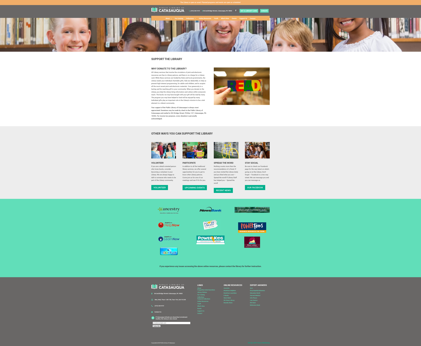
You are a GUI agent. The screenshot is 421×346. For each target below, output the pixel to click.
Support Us (243, 18)
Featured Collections (203, 299)
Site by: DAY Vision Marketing (259, 343)
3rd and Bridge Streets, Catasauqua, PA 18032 (217, 11)
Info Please (253, 298)
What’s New (225, 18)
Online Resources (205, 18)
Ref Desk (253, 303)
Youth (216, 18)
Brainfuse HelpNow (230, 290)
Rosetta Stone (228, 303)
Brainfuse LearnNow (230, 293)
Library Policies (202, 292)
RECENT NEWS (223, 190)
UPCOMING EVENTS (195, 187)
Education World (255, 293)
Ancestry (226, 288)
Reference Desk (255, 305)
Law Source (253, 300)
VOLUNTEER (159, 187)
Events (234, 18)
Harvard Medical (255, 295)
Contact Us (157, 312)
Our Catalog (179, 18)
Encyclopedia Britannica (257, 290)
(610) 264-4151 (195, 11)
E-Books (226, 295)
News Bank (227, 298)
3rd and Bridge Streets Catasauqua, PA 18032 (168, 293)
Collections (190, 18)
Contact (252, 18)
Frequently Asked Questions (206, 290)
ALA (251, 288)
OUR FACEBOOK (255, 187)
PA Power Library (229, 300)
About (168, 18)
